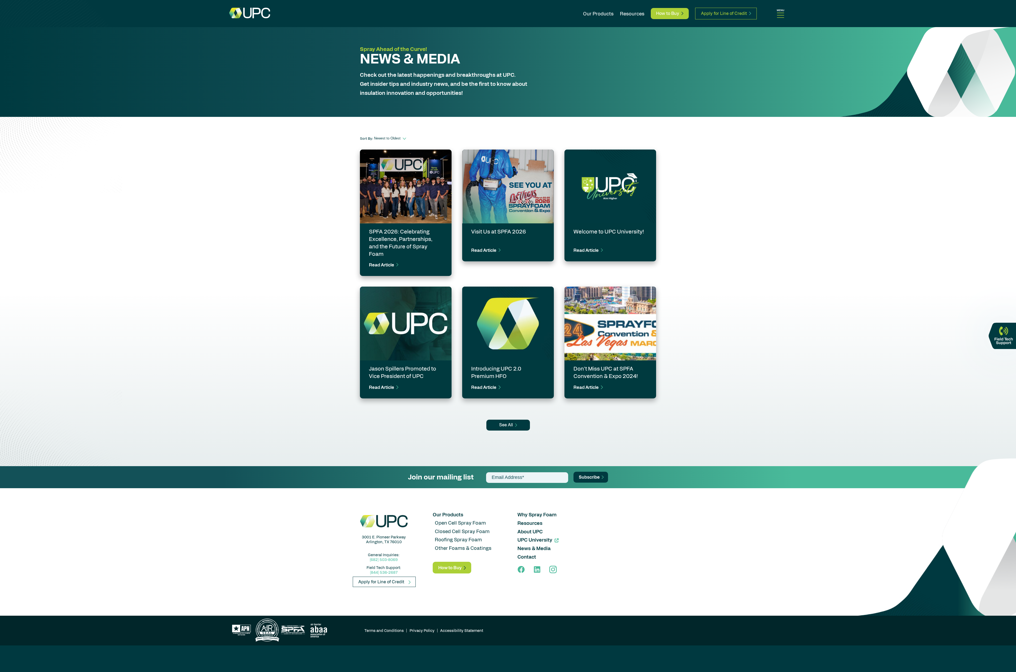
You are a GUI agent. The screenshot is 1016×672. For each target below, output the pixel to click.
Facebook (521, 569)
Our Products (598, 13)
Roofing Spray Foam (458, 539)
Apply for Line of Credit (724, 13)
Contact (526, 557)
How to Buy (667, 13)
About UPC (530, 531)
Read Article (381, 264)
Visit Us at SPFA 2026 (498, 231)
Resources (632, 13)
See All (506, 424)
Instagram (553, 569)
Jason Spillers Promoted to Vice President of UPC (402, 372)
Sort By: (366, 138)
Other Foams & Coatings (463, 548)
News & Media (534, 548)
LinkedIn (537, 569)
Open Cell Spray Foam (460, 523)
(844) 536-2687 (384, 572)
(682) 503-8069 (384, 559)
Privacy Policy (422, 630)
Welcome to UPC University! (608, 231)
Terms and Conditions (384, 630)
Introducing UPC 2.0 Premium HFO (496, 372)
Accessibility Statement (461, 630)
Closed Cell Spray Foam (462, 531)
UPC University (534, 540)
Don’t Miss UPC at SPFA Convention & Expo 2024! (605, 372)
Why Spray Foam (536, 514)
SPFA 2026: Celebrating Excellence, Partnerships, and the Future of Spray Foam (400, 242)
